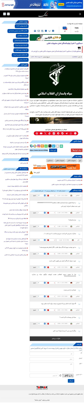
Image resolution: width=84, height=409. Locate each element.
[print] (35, 31)
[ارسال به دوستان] (57, 146)
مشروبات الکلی (71, 161)
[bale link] (62, 133)
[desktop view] (8, 14)
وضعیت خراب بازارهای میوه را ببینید (16, 186)
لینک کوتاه (77, 150)
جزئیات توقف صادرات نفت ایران (17, 210)
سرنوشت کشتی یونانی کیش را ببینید (16, 195)
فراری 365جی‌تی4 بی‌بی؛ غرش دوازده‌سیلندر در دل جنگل (16, 83)
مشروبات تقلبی (60, 161)
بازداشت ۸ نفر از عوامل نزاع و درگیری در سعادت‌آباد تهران (17, 137)
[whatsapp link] (71, 133)
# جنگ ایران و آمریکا (21, 45)
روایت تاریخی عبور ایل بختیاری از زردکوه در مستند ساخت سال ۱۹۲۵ (17, 70)
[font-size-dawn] (45, 31)
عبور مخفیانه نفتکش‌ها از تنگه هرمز (17, 89)
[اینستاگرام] (38, 145)
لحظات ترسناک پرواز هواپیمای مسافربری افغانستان (16, 181)
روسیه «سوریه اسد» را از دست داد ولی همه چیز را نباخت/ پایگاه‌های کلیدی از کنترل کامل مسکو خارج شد (16, 225)
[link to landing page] (43, 14)
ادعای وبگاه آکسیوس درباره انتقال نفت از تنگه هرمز (16, 130)
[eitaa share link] (42, 146)
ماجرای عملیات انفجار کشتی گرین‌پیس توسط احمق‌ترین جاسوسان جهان (16, 148)
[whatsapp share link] (46, 146)
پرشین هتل (23, 163)
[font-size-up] (53, 31)
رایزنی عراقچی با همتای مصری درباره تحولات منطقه (16, 108)
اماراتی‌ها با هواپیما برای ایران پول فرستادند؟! (14, 199)
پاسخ (34, 195)
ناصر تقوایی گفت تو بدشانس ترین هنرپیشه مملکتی (15, 204)
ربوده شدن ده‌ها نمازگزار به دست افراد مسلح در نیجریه (15, 95)
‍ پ (49, 31)
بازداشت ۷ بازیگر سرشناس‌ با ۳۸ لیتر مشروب (69, 180)
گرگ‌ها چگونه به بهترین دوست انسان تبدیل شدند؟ (16, 115)
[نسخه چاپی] (61, 146)
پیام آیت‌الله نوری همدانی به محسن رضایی (16, 121)
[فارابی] (56, 37)
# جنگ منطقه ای (22, 36)
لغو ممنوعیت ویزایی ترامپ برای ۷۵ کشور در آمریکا (16, 77)
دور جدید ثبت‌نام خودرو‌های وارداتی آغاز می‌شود (14, 154)
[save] (42, 31)
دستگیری (50, 161)
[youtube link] (41, 133)
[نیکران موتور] (56, 120)
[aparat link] (36, 133)
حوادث (69, 24)
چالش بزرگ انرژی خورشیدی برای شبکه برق (16, 125)
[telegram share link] (53, 146)
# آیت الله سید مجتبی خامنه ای (18, 31)
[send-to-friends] (38, 31)
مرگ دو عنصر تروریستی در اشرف (18, 143)
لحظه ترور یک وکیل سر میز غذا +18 (17, 219)
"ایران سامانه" (38, 400)
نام (81, 353)
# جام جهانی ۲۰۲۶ (21, 26)
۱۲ (65, 31)
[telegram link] (66, 133)
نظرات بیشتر (56, 338)
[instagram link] (53, 133)
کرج (80, 161)
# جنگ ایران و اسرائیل (21, 41)
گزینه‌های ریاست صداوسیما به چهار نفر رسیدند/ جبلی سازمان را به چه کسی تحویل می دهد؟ (16, 241)
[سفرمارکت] (56, 167)
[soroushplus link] (58, 133)
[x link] (45, 133)
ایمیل (80, 358)
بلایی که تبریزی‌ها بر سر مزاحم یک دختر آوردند (14, 214)
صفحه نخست (78, 24)
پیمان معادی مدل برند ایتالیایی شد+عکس (15, 255)
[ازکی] (62, 4)
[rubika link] (75, 133)
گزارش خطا (37, 173)
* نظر (80, 364)
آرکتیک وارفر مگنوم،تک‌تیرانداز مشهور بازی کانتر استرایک (15, 101)
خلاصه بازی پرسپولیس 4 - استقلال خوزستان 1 (14, 191)
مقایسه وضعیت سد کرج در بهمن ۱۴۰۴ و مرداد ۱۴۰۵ (16, 249)
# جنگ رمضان (23, 60)
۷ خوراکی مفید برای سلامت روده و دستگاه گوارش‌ (16, 233)
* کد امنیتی (79, 375)
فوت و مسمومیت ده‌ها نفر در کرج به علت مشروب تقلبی (66, 185)
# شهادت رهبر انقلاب (21, 50)
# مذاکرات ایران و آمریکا (20, 55)
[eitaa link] (49, 133)
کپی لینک (53, 150)
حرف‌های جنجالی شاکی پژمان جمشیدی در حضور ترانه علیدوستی (16, 174)
